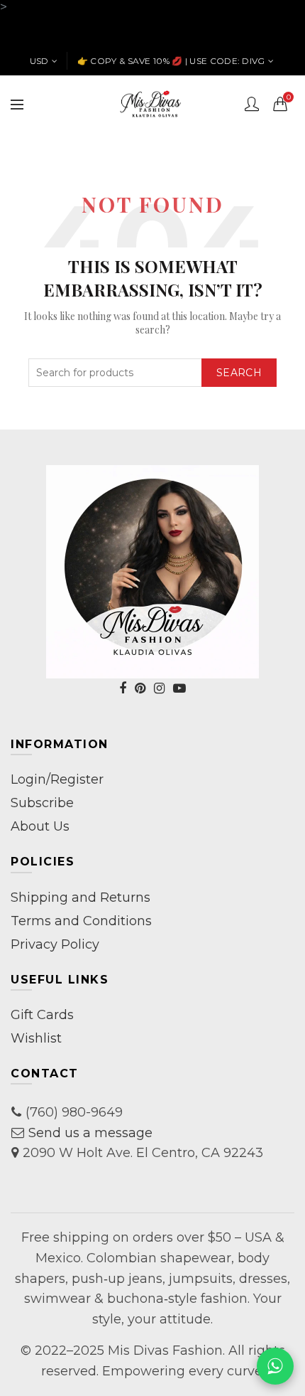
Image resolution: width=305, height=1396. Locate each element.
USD (39, 60)
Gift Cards (42, 1015)
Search (239, 372)
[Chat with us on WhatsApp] (275, 1366)
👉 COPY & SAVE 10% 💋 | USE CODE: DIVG (171, 60)
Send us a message (90, 1133)
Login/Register (57, 779)
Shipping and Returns (80, 897)
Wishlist (36, 1038)
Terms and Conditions (81, 921)
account (251, 103)
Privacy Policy (55, 944)
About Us (40, 826)
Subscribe (42, 803)
